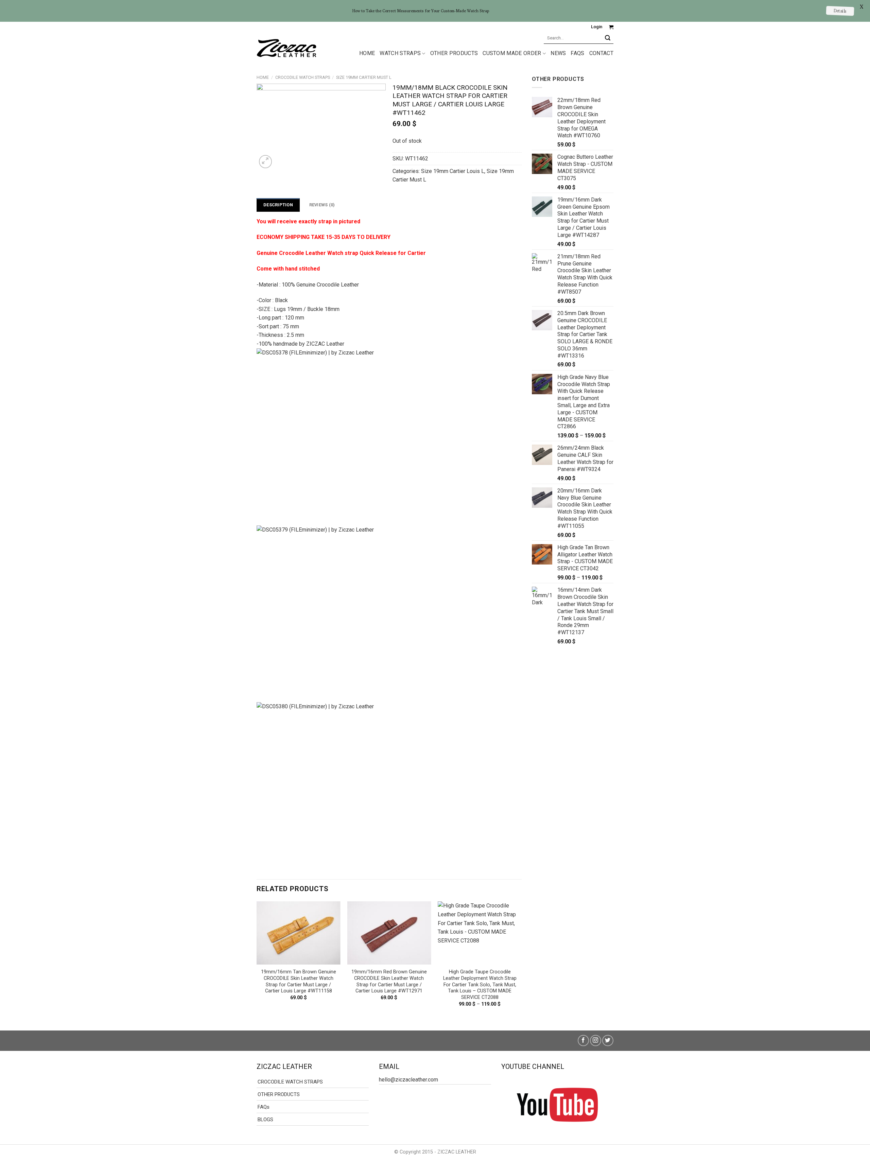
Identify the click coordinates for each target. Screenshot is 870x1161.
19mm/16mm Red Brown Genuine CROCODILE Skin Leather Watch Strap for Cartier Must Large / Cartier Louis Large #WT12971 (389, 981)
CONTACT (601, 53)
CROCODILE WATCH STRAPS (302, 77)
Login (596, 26)
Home (263, 77)
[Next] (521, 960)
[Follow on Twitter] (607, 1040)
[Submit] (607, 38)
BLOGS (265, 1119)
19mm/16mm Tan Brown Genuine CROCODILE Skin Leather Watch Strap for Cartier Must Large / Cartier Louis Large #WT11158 (298, 981)
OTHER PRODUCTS (454, 53)
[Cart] (611, 27)
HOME (367, 53)
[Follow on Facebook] (583, 1040)
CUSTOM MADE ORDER (512, 53)
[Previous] (257, 960)
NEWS (558, 53)
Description (278, 204)
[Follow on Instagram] (595, 1040)
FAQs (577, 53)
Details (840, 10)
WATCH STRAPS (400, 53)
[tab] (278, 205)
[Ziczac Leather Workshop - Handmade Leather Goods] (286, 47)
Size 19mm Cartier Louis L (452, 171)
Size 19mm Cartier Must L (364, 77)
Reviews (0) (322, 204)
